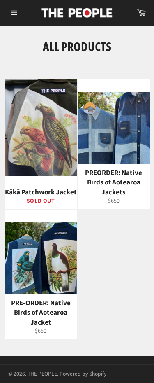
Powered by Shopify (83, 374)
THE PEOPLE (42, 374)
